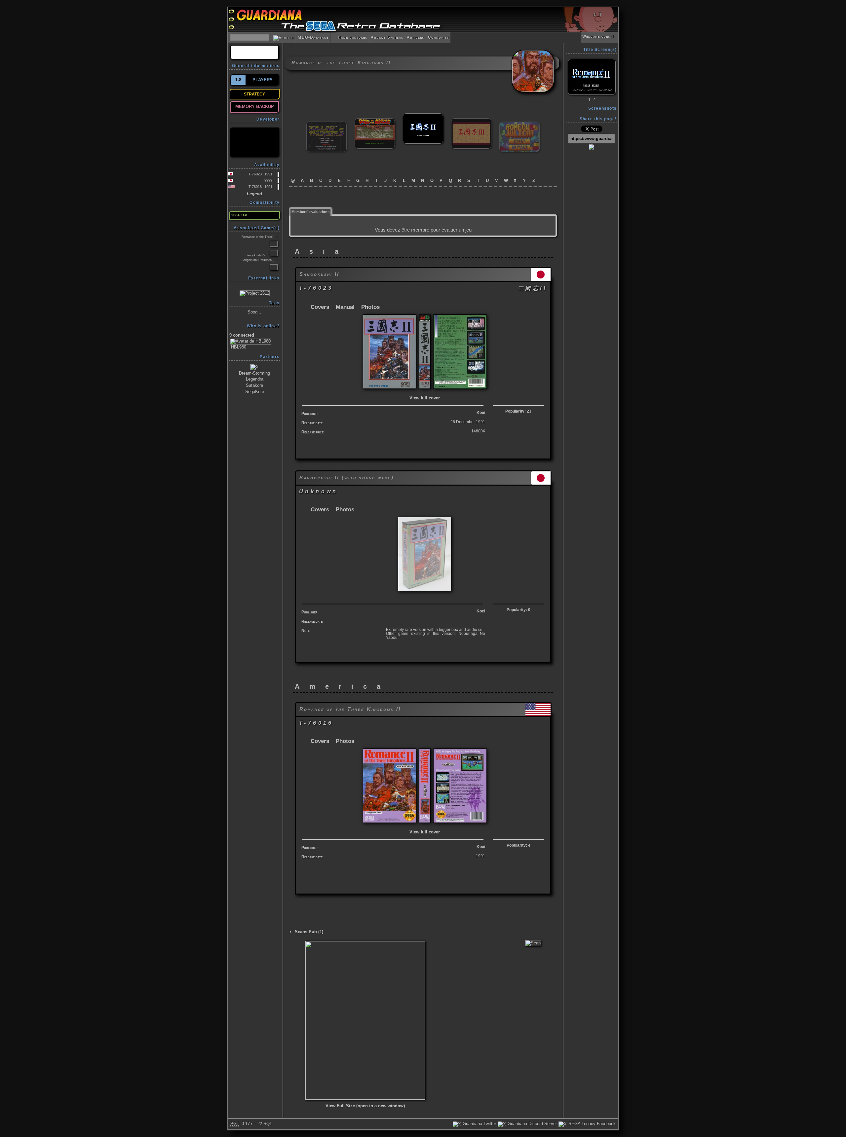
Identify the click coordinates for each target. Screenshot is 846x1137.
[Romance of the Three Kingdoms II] (423, 116)
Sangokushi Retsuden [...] (260, 260)
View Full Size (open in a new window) (365, 1105)
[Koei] (254, 142)
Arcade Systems (387, 37)
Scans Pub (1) (309, 931)
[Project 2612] (254, 292)
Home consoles (349, 37)
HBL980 (238, 347)
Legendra (254, 379)
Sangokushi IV (255, 255)
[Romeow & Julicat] (519, 124)
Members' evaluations (310, 212)
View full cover (424, 397)
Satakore (254, 385)
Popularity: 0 (518, 609)
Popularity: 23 (518, 411)
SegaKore (254, 391)
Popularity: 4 (518, 845)
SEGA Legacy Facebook (591, 1123)
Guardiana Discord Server (531, 1123)
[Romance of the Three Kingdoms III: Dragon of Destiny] (471, 121)
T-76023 (255, 174)
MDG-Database (313, 37)
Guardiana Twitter (478, 1123)
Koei (481, 412)
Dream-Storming (254, 373)
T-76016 (255, 187)
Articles (415, 37)
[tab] (310, 211)
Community (438, 37)
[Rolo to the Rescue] (374, 121)
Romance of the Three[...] (260, 236)
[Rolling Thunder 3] (326, 124)
